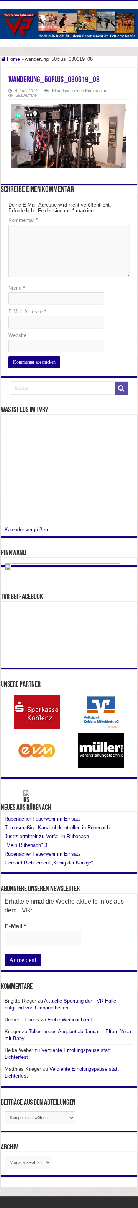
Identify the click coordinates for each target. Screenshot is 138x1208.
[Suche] (121, 388)
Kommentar (23, 220)
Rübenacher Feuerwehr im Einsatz (43, 819)
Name (16, 288)
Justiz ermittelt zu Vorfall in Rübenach (47, 836)
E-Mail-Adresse (27, 311)
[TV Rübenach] (69, 24)
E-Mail (15, 926)
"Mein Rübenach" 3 (26, 845)
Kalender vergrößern (27, 529)
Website (17, 335)
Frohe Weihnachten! (70, 1019)
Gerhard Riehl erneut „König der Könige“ (49, 863)
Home (12, 59)
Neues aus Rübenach (26, 808)
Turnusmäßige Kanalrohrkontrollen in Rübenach (57, 827)
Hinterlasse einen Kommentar (79, 90)
